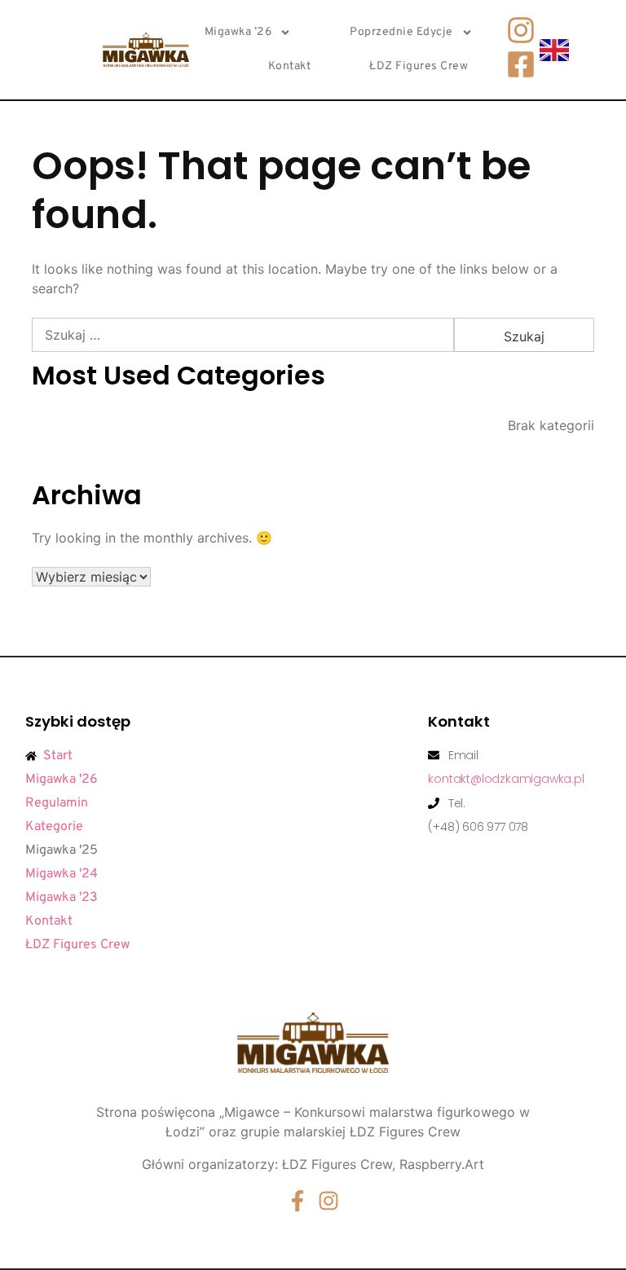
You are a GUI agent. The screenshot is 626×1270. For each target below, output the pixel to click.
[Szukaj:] (243, 335)
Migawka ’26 (238, 32)
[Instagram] (328, 1200)
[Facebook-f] (297, 1200)
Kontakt (289, 66)
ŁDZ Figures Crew (418, 66)
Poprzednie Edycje (401, 32)
